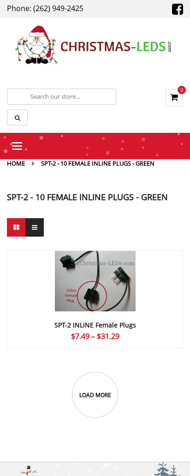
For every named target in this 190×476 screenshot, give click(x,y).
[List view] (34, 227)
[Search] (17, 117)
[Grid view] (16, 227)
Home (16, 163)
